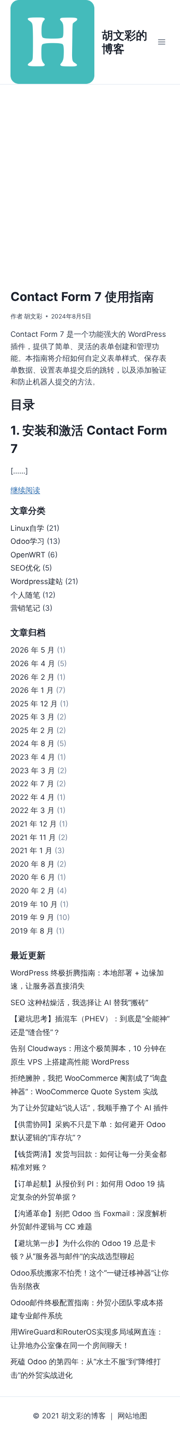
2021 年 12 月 (33, 824)
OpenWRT (27, 554)
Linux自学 (27, 528)
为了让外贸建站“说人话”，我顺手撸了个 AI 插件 (89, 1107)
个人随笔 (25, 595)
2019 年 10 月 (34, 904)
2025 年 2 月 (32, 730)
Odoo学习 (27, 541)
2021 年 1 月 (31, 850)
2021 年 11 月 (33, 837)
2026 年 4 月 (32, 663)
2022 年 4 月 (32, 797)
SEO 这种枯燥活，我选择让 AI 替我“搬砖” (79, 1002)
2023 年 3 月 (32, 770)
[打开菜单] (161, 41)
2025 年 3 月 (32, 716)
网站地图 (132, 1415)
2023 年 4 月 (32, 757)
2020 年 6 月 (32, 877)
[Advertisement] (90, 179)
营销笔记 (25, 608)
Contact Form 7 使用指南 (82, 296)
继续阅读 (25, 490)
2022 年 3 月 (32, 810)
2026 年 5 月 (32, 650)
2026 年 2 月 (32, 677)
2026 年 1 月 (32, 690)
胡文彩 (33, 316)
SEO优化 (25, 568)
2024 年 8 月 (32, 743)
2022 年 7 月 (32, 783)
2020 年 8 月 (32, 864)
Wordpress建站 (36, 581)
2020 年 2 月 (32, 890)
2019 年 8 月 (32, 931)
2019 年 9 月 (32, 917)
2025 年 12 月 (34, 703)
